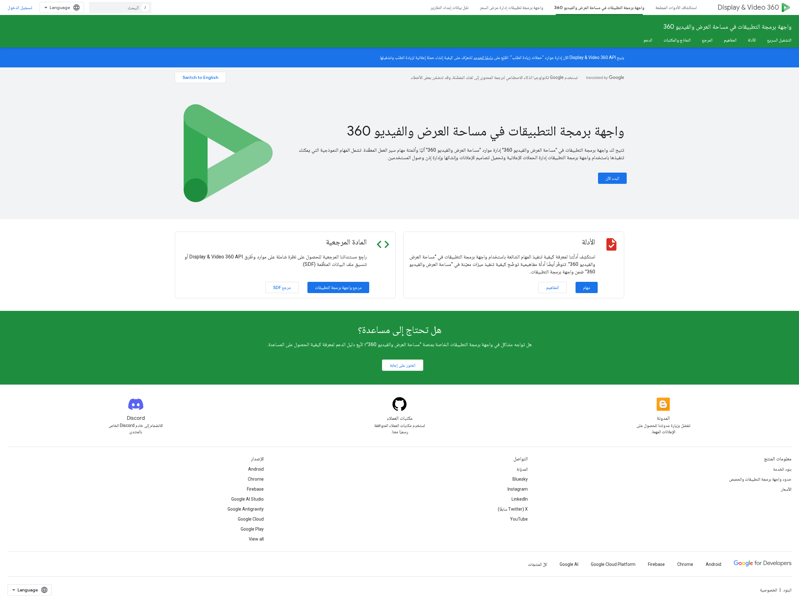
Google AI (569, 564)
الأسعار (786, 489)
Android (256, 469)
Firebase (255, 489)
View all (256, 539)
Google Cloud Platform (613, 564)
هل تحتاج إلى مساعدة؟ (400, 329)
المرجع (707, 40)
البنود (787, 589)
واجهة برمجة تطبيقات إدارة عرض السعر (511, 7)
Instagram (517, 489)
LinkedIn (520, 499)
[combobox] (120, 7)
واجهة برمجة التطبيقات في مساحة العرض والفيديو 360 (599, 7)
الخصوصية (768, 589)
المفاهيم (730, 40)
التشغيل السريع (779, 40)
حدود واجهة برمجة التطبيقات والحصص (760, 479)
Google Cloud (251, 519)
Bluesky (520, 479)
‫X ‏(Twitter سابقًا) (513, 509)
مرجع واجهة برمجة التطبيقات (338, 287)
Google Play (252, 529)
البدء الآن (612, 178)
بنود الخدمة (782, 469)
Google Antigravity (246, 509)
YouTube (519, 519)
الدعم (648, 40)
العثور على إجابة (402, 365)
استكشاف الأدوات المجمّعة (676, 7)
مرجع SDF (282, 287)
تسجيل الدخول (19, 7)
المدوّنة (522, 469)
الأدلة (752, 40)
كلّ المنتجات (537, 564)
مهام (586, 287)
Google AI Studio (247, 499)
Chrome (256, 479)
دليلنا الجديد (483, 57)
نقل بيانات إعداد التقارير (449, 7)
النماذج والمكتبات (677, 40)
